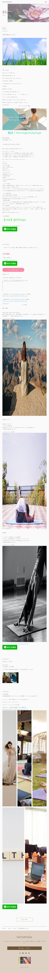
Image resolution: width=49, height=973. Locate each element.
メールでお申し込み (13, 270)
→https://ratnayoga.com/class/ (21, 709)
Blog (4, 28)
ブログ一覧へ (24, 919)
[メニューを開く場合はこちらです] (46, 2)
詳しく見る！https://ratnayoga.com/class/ (13, 159)
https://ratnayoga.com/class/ (21, 644)
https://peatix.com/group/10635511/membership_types (14, 296)
